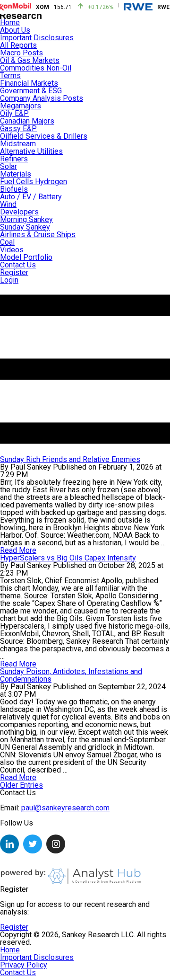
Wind (8, 204)
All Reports (18, 45)
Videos (12, 249)
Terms (10, 75)
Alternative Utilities (31, 151)
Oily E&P (14, 113)
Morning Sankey (26, 219)
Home (10, 22)
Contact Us (18, 264)
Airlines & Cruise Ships (38, 234)
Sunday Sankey (25, 226)
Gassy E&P (18, 128)
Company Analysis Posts (41, 98)
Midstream (18, 143)
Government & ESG (31, 90)
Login (9, 279)
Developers (19, 211)
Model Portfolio (26, 257)
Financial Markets (29, 83)
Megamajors (20, 105)
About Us (15, 30)
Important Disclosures (37, 37)
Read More (18, 663)
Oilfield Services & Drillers (43, 136)
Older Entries (21, 785)
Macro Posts (21, 52)
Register (14, 272)
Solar (8, 166)
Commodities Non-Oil (35, 67)
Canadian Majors (27, 120)
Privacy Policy (23, 964)
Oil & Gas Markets (30, 60)
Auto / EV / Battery (31, 196)
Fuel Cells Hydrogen (33, 181)
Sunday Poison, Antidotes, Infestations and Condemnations (71, 675)
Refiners (14, 158)
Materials (15, 173)
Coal (7, 242)
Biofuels (14, 189)
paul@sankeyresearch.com (65, 807)
